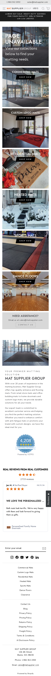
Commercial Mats (25, 567)
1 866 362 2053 (13, 2)
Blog (25, 608)
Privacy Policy (25, 613)
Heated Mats (25, 581)
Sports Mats (25, 585)
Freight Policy (25, 631)
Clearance (25, 594)
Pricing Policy (25, 617)
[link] (25, 527)
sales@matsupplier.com (37, 2)
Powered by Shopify (25, 673)
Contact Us (25, 604)
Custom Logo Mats (25, 572)
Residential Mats (25, 577)
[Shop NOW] (25, 87)
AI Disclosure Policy (25, 640)
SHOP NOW (25, 241)
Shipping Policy (26, 626)
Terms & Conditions (25, 635)
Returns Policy (25, 622)
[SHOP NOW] (25, 169)
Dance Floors (25, 590)
